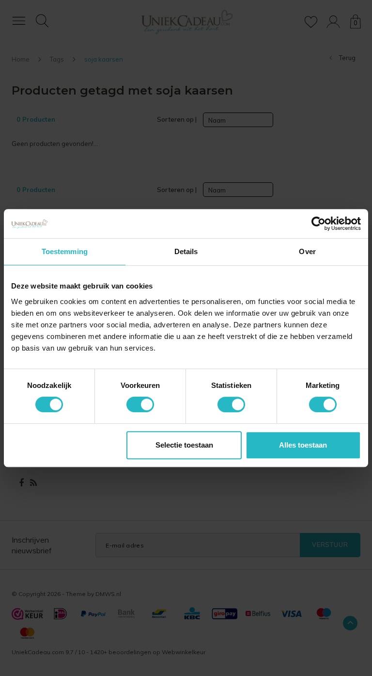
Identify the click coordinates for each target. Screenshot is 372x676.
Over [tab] (307, 251)
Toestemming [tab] (65, 251)
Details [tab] (186, 251)
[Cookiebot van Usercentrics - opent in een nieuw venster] (318, 223)
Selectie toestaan (184, 445)
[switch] (140, 404)
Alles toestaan (303, 445)
